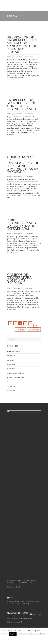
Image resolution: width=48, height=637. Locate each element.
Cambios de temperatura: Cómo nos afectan (20, 279)
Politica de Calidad (13, 587)
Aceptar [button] (12, 634)
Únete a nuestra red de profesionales (20, 618)
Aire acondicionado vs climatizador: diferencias (23, 224)
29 (36, 326)
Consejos (10, 360)
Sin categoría (11, 386)
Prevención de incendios (15, 377)
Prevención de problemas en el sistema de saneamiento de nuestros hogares (22, 44)
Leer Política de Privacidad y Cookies (32, 634)
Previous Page (34, 330)
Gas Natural (11, 369)
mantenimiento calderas (15, 373)
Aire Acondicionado (13, 351)
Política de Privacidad (14, 622)
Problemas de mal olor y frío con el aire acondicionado (21, 104)
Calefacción (11, 356)
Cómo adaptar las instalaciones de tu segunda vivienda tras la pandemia (23, 164)
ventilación (11, 390)
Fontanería (11, 364)
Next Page (20, 330)
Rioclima (10, 382)
